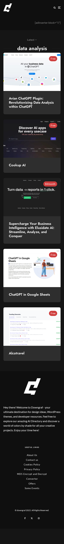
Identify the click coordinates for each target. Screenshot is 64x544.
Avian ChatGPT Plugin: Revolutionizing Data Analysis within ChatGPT (31, 102)
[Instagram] (38, 518)
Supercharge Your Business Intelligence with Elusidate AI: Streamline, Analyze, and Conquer (31, 230)
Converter (32, 478)
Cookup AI (17, 165)
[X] (31, 518)
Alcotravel (16, 353)
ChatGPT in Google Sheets (29, 295)
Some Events (32, 488)
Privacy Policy (32, 469)
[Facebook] (25, 518)
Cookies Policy (32, 464)
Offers (32, 483)
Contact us (32, 460)
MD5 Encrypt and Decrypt (32, 474)
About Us (32, 455)
